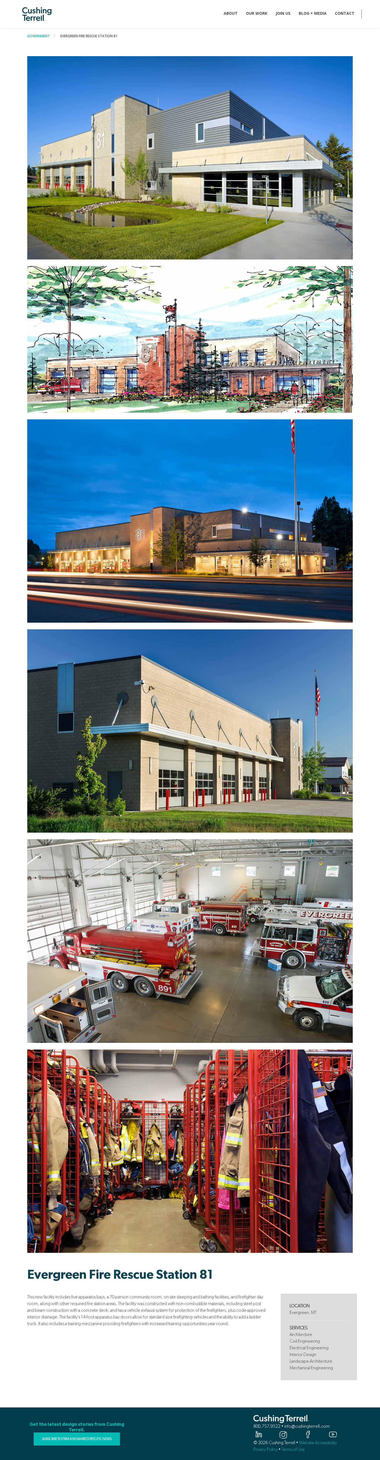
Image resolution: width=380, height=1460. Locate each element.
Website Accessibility (318, 1442)
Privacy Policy (265, 1449)
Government (38, 36)
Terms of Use (293, 1449)
